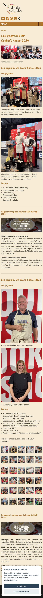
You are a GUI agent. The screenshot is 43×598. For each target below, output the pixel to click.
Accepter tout (21, 586)
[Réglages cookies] (15, 18)
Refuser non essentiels (21, 591)
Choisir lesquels (10, 580)
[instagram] (11, 18)
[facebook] (7, 18)
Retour (3, 30)
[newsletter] (3, 18)
